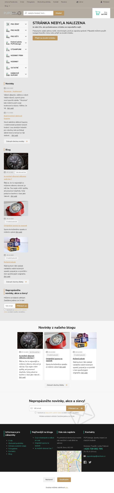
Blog (6, 6)
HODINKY (14, 62)
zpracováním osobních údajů (53, 413)
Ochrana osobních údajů (17, 446)
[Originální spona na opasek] (16, 209)
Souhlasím (64, 479)
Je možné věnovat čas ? (44, 448)
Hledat (59, 13)
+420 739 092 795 (93, 448)
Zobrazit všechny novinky (15, 141)
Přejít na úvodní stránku (45, 38)
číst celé (10, 108)
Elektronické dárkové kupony (13, 117)
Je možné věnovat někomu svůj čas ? (15, 177)
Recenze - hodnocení (13, 91)
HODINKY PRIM (17, 55)
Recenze (64, 2)
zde (66, 487)
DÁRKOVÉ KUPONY (15, 74)
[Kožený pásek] (16, 245)
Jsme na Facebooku (11, 2)
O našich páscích (11, 222)
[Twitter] (91, 463)
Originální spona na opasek (15, 225)
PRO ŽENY (15, 24)
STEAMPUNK (16, 49)
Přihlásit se (22, 306)
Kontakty (11, 451)
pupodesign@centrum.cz (96, 456)
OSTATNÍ (14, 68)
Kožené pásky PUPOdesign (16, 43)
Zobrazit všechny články (14, 282)
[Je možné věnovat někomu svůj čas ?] (16, 161)
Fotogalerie (31, 2)
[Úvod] (13, 13)
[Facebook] (86, 463)
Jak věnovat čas (21, 172)
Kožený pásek (10, 262)
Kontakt (55, 2)
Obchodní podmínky (44, 2)
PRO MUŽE (15, 30)
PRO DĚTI (15, 36)
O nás (22, 2)
